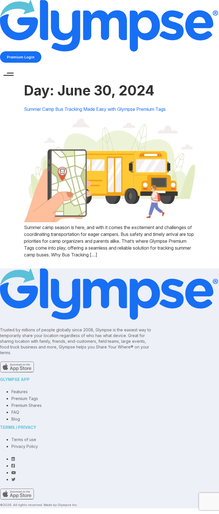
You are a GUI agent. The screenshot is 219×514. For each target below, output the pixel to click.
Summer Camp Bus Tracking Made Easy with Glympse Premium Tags (95, 109)
